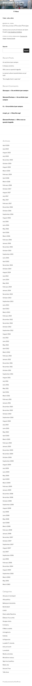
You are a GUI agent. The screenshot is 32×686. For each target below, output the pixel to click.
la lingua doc (6, 639)
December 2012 (8, 319)
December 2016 (8, 207)
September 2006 (8, 555)
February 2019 (7, 174)
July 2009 (6, 468)
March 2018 (6, 181)
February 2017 (7, 203)
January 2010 (7, 446)
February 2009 (7, 486)
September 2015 (8, 254)
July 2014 (6, 276)
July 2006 (6, 559)
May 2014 (6, 283)
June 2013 (6, 305)
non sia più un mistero (15, 32)
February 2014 (7, 287)
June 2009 (6, 472)
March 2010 (6, 439)
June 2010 (6, 428)
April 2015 (6, 261)
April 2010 (6, 435)
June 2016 (6, 225)
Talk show (6, 672)
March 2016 (6, 236)
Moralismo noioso (8, 657)
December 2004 (8, 566)
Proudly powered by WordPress (12, 681)
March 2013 (6, 312)
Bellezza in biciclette (9, 603)
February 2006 (7, 562)
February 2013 (7, 316)
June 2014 (6, 279)
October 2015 (7, 250)
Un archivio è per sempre (10, 62)
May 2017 (6, 200)
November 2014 (8, 265)
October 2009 (7, 457)
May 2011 (6, 388)
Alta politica (6, 599)
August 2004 (7, 570)
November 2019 (8, 160)
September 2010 (8, 417)
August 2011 (6, 377)
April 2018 (6, 178)
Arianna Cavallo (11, 38)
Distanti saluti (13, 2)
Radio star (6, 665)
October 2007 (7, 541)
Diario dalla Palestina (9, 614)
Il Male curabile (7, 628)
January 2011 (7, 403)
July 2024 (6, 149)
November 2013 (8, 294)
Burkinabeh (6, 607)
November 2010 (8, 410)
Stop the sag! (16, 113)
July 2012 (5, 338)
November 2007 (8, 537)
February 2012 (7, 356)
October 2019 (7, 163)
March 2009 (6, 483)
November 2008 (8, 497)
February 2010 (7, 443)
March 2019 (6, 171)
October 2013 (7, 298)
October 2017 (7, 189)
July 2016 (6, 221)
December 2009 (8, 450)
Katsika (5, 636)
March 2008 (6, 526)
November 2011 (8, 367)
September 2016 (8, 214)
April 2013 (6, 309)
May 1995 (6, 581)
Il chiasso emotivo (8, 66)
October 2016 (7, 211)
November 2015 (8, 247)
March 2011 (6, 396)
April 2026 (6, 145)
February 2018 (7, 185)
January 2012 (7, 359)
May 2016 (6, 229)
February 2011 (7, 399)
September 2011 (8, 374)
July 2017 (5, 196)
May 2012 (6, 345)
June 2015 (6, 258)
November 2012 (8, 323)
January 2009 (7, 490)
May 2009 (6, 475)
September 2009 (8, 461)
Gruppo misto (7, 621)
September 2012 (8, 330)
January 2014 (7, 290)
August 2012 (7, 334)
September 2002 (8, 573)
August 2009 (7, 464)
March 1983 (6, 584)
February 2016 (7, 240)
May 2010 (6, 432)
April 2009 (6, 479)
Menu (17, 11)
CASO (4, 610)
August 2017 (7, 192)
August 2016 (7, 218)
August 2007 (7, 548)
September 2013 (8, 301)
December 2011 (8, 363)
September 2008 (8, 504)
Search (5, 46)
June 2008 (6, 515)
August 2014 (7, 272)
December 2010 (8, 406)
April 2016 (6, 232)
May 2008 (6, 519)
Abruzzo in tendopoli (9, 596)
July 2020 (6, 156)
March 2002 (6, 577)
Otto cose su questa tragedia (12, 69)
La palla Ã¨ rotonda (8, 643)
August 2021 (7, 152)
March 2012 (6, 352)
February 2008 (7, 530)
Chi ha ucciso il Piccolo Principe (15, 26)
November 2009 (8, 454)
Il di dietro (6, 625)
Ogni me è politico (8, 661)
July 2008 (6, 512)
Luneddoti (6, 650)
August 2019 (7, 167)
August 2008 (7, 508)
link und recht (7, 647)
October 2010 (7, 414)
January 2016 (7, 243)
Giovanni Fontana (8, 97)
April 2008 (6, 523)
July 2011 (5, 381)
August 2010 (7, 421)
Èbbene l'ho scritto (8, 618)
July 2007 (6, 552)
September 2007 (8, 544)
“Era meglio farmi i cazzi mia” (12, 79)
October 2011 (7, 370)
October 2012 (7, 327)
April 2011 (6, 392)
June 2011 (6, 385)
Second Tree (7, 668)
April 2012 (6, 348)
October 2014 (7, 269)
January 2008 (7, 533)
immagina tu (6, 632)
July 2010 (6, 425)
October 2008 (7, 501)
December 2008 (8, 494)
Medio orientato (8, 654)
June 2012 (6, 341)
